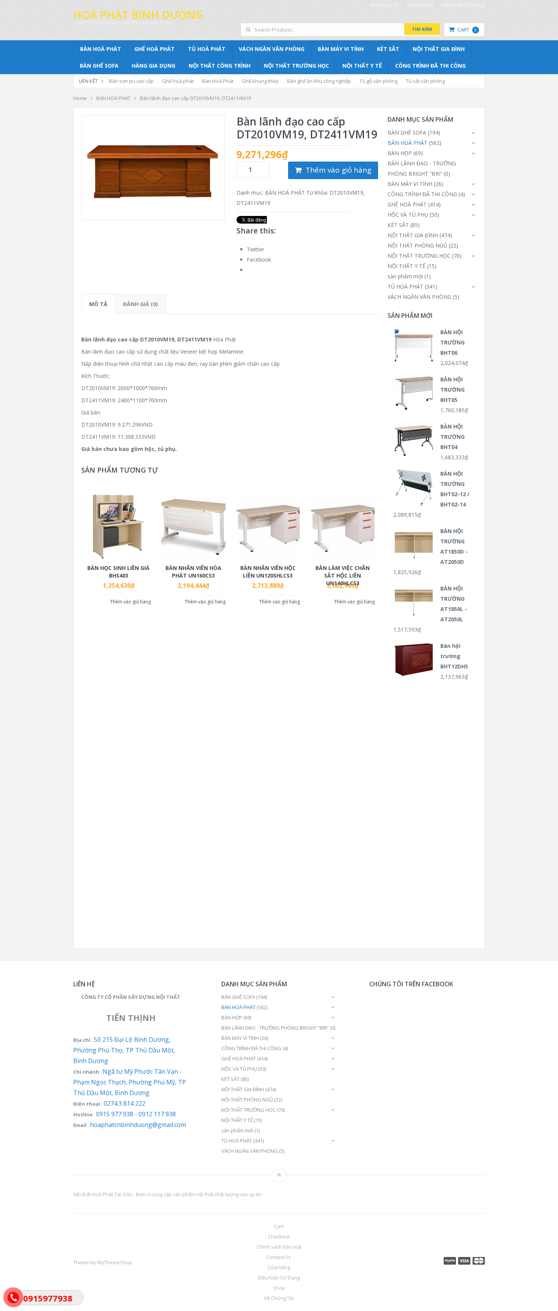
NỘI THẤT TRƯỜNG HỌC (296, 65)
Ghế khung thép (260, 81)
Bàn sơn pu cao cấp (131, 81)
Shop (279, 1287)
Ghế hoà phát (178, 81)
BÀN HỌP (400, 153)
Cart (467, 29)
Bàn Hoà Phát (217, 81)
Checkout (279, 1236)
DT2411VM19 (253, 202)
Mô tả (98, 304)
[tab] (98, 304)
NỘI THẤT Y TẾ (362, 65)
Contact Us (420, 5)
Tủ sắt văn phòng (425, 81)
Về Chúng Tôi (384, 5)
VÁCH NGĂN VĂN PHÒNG (271, 48)
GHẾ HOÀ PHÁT (154, 48)
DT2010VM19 (346, 192)
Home (80, 98)
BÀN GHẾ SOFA (99, 65)
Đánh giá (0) (140, 304)
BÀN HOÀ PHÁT (100, 48)
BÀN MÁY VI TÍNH (341, 48)
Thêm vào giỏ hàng (338, 170)
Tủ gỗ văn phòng (378, 81)
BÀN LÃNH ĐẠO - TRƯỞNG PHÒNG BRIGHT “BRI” (275, 1027)
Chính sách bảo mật (279, 1246)
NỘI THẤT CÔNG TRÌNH (220, 65)
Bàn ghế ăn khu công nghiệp (319, 81)
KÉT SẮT (388, 48)
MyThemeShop (114, 1262)
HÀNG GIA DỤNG (153, 65)
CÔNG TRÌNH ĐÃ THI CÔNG (430, 65)
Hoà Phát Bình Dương (138, 15)
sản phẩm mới (405, 276)
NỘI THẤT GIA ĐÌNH (439, 48)
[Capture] (153, 168)
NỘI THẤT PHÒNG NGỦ (417, 245)
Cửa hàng (279, 1267)
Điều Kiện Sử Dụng (463, 5)
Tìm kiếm (422, 29)
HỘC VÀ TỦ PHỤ (408, 214)
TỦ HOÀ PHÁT (206, 48)
